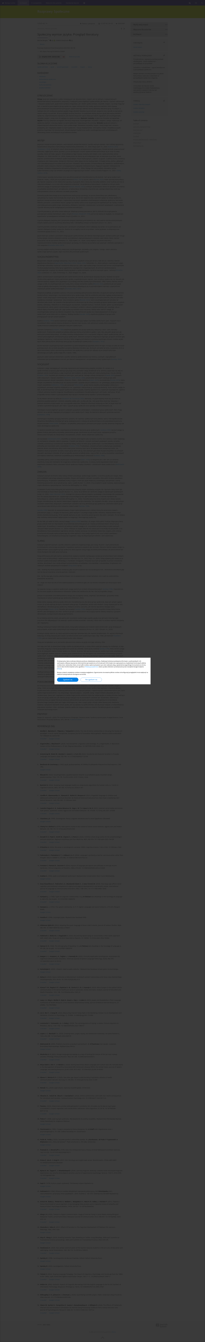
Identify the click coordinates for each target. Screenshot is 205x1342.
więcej (59, 669)
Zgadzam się (67, 679)
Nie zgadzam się (91, 679)
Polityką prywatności (91, 667)
